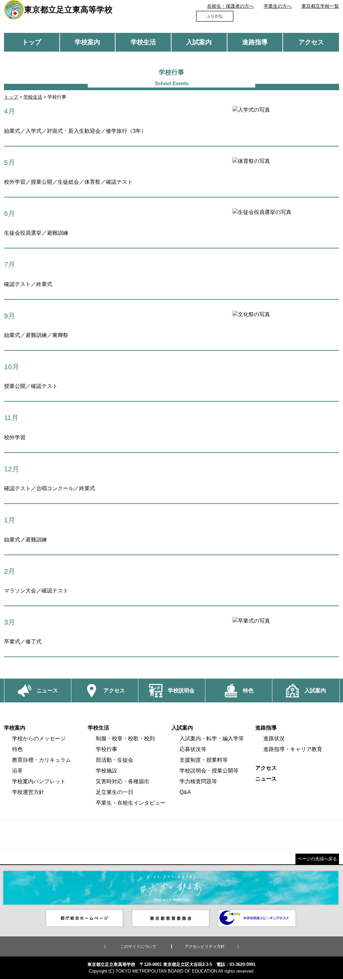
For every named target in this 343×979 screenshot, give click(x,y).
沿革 (17, 770)
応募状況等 (193, 749)
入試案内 (199, 42)
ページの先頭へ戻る (317, 858)
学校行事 (106, 749)
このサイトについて (138, 946)
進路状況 (274, 738)
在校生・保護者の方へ (230, 6)
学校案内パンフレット (39, 781)
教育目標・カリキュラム (41, 760)
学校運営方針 (28, 792)
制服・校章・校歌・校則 (125, 738)
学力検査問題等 (198, 781)
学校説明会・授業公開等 (209, 770)
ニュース (266, 779)
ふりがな (215, 16)
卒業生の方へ (278, 6)
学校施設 (106, 770)
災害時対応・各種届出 (122, 781)
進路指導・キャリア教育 (292, 749)
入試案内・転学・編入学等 (212, 738)
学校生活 (143, 42)
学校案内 (87, 42)
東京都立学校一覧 (320, 6)
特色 (17, 749)
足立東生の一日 (114, 792)
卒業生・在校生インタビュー (130, 803)
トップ (31, 42)
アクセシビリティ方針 (205, 946)
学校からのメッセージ (39, 738)
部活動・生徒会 (114, 760)
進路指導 (255, 42)
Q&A (185, 792)
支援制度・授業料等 (204, 760)
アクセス (311, 42)
